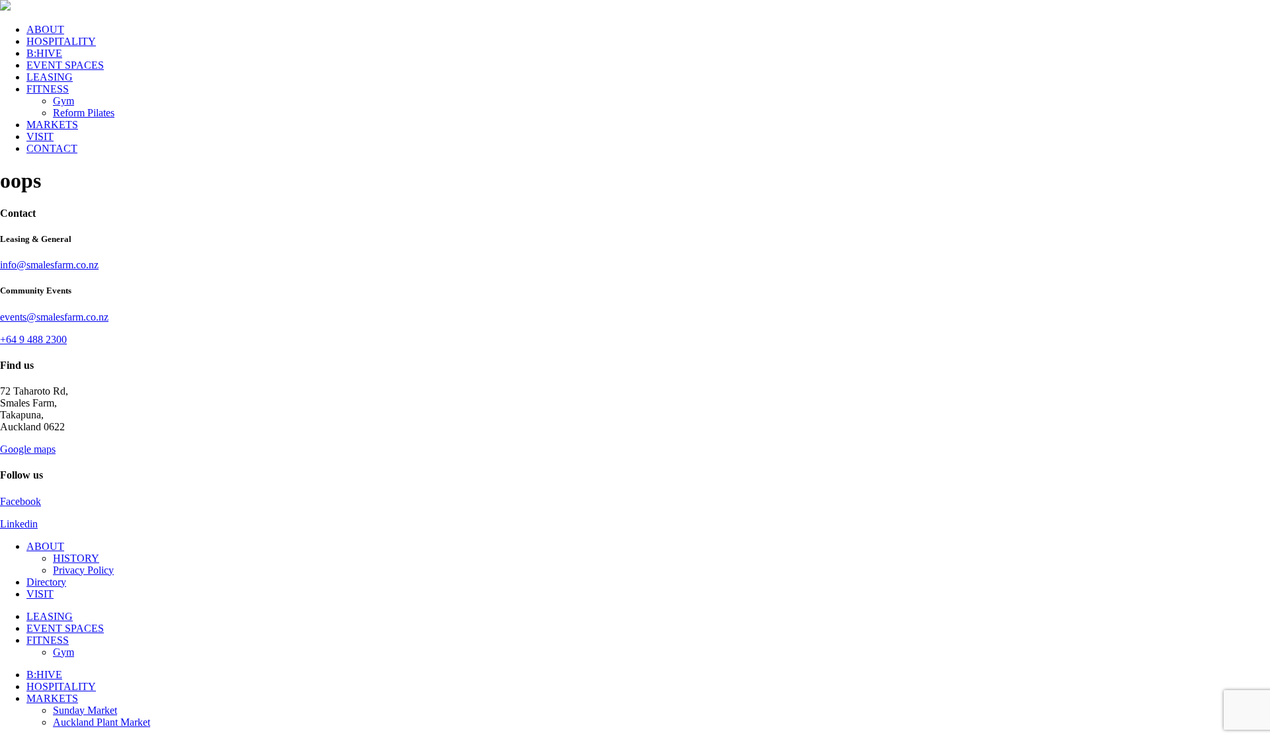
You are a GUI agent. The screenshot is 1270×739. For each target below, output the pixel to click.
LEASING (49, 77)
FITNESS (47, 89)
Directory (46, 582)
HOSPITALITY (61, 41)
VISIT (40, 136)
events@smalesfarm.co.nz (54, 317)
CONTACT (51, 148)
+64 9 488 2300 (33, 339)
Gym (63, 100)
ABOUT (45, 29)
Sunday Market (85, 710)
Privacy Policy (83, 570)
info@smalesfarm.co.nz (49, 264)
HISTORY (76, 558)
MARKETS (52, 124)
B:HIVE (44, 53)
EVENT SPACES (65, 65)
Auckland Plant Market (101, 722)
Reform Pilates (83, 112)
